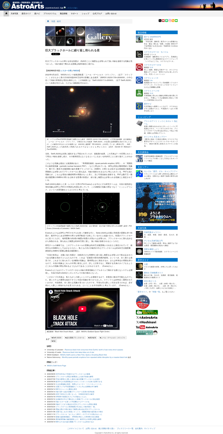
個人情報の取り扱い (106, 428)
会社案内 (139, 428)
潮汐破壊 (92, 337)
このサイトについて (75, 428)
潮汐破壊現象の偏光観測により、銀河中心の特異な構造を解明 (78, 419)
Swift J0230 (57, 337)
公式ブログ (97, 13)
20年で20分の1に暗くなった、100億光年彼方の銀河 (75, 394)
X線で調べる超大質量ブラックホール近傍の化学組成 (75, 391)
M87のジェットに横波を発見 (66, 389)
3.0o (151, 80)
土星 (146, 264)
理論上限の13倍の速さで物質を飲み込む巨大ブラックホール (78, 409)
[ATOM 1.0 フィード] (173, 20)
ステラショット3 (151, 77)
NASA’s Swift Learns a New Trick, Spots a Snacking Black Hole (83, 354)
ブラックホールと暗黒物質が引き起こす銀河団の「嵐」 (76, 406)
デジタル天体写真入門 (153, 240)
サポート (74, 13)
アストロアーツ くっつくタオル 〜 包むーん (161, 122)
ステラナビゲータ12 (152, 64)
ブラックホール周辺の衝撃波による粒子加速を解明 (74, 376)
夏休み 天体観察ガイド (153, 272)
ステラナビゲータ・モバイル (156, 52)
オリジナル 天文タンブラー (155, 136)
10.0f (151, 93)
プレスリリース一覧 (125, 428)
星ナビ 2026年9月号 (152, 36)
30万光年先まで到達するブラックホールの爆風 (73, 374)
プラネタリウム (49, 13)
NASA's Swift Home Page (56, 365)
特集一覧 (156, 291)
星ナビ (37, 13)
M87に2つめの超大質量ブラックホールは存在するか (75, 421)
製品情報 (63, 13)
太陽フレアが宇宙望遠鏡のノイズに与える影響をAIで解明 (77, 386)
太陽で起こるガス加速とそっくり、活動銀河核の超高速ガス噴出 (79, 411)
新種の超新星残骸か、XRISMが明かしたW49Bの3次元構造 (77, 416)
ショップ (85, 13)
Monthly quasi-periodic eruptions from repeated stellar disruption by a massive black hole (94, 357)
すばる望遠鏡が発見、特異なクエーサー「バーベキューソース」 (79, 384)
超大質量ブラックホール (75, 337)
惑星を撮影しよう (151, 249)
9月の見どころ (150, 281)
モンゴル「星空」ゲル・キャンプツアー (160, 171)
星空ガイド (26, 13)
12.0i (151, 67)
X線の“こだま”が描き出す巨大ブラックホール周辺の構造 (76, 404)
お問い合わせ (111, 13)
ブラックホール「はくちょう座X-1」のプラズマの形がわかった (79, 414)
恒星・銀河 (56, 21)
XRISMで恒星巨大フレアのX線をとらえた (71, 396)
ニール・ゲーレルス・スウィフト (113, 337)
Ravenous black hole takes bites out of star (78, 352)
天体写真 (14, 13)
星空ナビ (147, 103)
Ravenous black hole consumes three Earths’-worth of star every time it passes (94, 349)
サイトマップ (149, 428)
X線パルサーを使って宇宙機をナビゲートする (72, 401)
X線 (54, 341)
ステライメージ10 (151, 90)
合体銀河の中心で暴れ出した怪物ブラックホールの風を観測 (78, 399)
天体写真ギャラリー (152, 232)
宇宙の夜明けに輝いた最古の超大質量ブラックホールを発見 (78, 379)
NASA (76, 70)
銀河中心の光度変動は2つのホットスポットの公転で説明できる (79, 381)
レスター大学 (66, 70)
